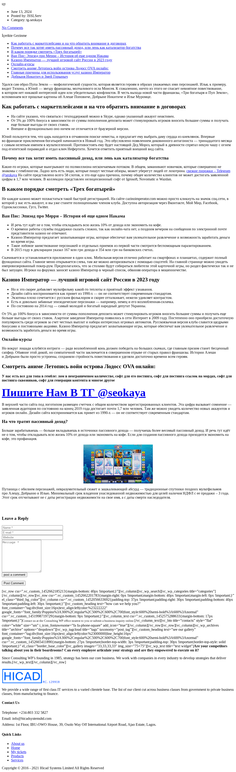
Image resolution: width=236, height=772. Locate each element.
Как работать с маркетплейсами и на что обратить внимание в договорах (68, 43)
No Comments (12, 28)
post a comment (14, 574)
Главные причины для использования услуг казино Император (60, 72)
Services (17, 760)
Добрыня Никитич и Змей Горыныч (39, 76)
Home (15, 748)
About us (17, 744)
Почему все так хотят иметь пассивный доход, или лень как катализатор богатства (76, 47)
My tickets (18, 752)
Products (17, 756)
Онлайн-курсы (22, 64)
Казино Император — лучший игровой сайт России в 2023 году (61, 60)
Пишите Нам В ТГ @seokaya (74, 392)
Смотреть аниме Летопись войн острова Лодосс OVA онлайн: (60, 68)
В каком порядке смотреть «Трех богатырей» (46, 52)
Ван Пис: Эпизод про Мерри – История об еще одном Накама (60, 56)
